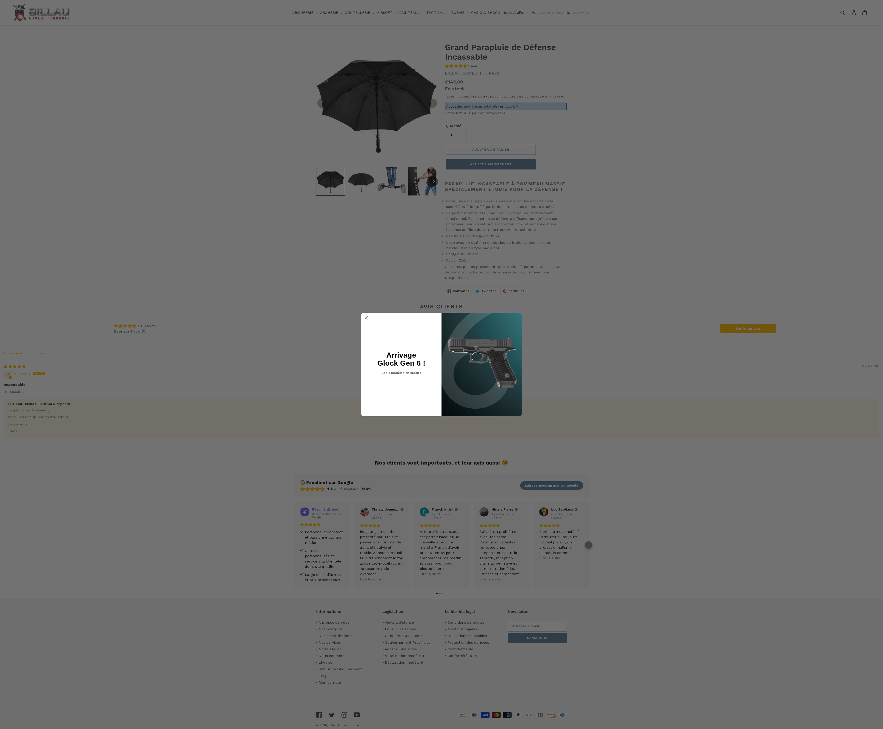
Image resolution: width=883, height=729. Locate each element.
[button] (366, 318)
